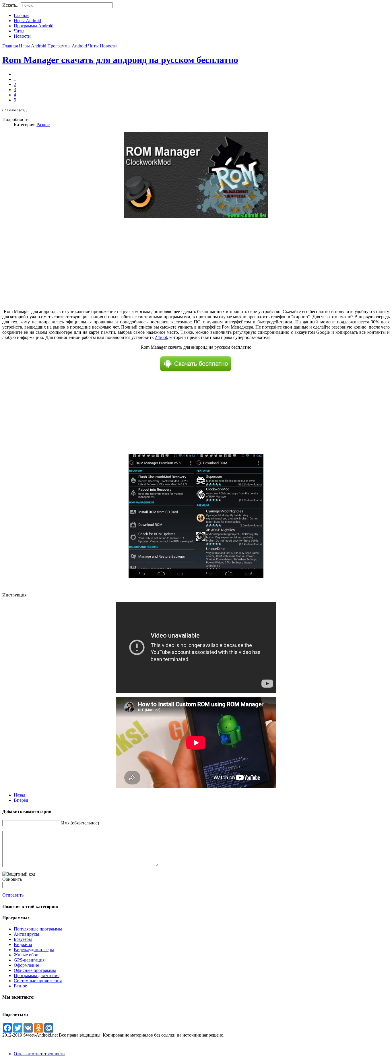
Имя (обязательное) (80, 822)
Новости (108, 45)
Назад (19, 795)
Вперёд (21, 800)
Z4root (161, 337)
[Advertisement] (196, 268)
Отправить (13, 895)
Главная (10, 45)
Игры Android (32, 45)
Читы (93, 45)
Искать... (11, 5)
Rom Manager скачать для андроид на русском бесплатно (120, 60)
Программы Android (67, 45)
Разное (43, 124)
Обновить (12, 879)
